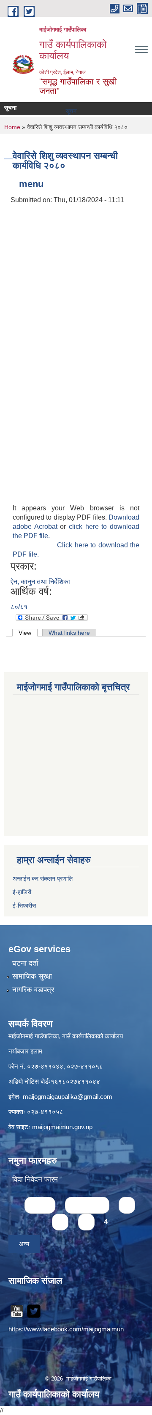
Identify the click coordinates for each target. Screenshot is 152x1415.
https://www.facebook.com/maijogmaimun (66, 1329)
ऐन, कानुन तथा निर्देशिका (40, 581)
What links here (69, 632)
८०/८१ (19, 606)
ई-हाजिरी (23, 892)
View (28, 632)
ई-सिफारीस (24, 905)
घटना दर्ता (25, 963)
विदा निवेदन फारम (35, 1179)
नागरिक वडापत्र (33, 990)
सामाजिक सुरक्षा (32, 976)
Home (12, 127)
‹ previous (87, 1205)
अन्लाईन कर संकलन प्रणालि (43, 878)
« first (40, 1205)
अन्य (24, 1243)
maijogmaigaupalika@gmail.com (67, 1096)
